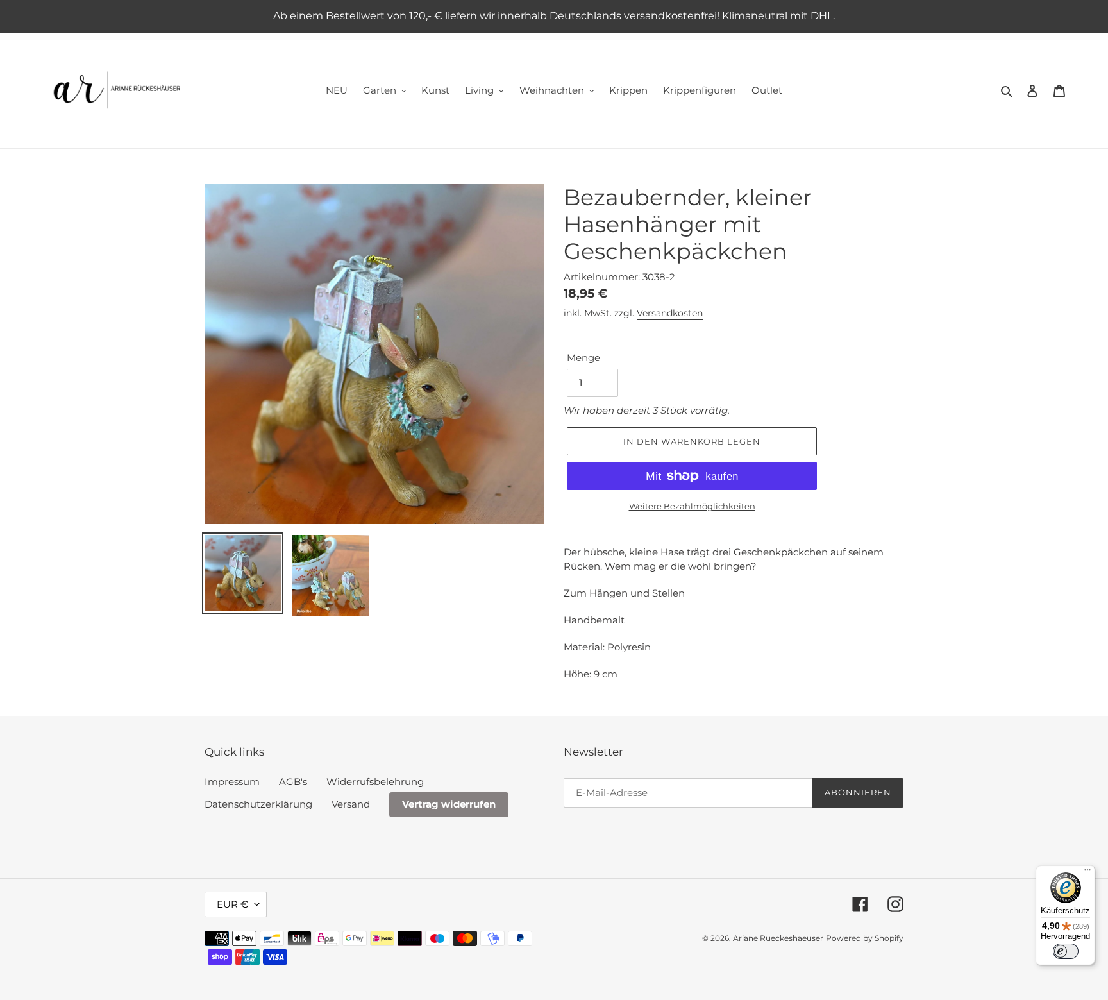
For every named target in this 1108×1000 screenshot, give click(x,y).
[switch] (1066, 951)
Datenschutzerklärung (258, 804)
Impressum (232, 781)
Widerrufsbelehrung (375, 781)
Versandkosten (670, 313)
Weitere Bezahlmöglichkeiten (692, 506)
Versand (351, 804)
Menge (583, 358)
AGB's (293, 781)
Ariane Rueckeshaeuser (778, 938)
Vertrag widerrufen (449, 804)
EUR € (232, 904)
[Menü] (1087, 873)
